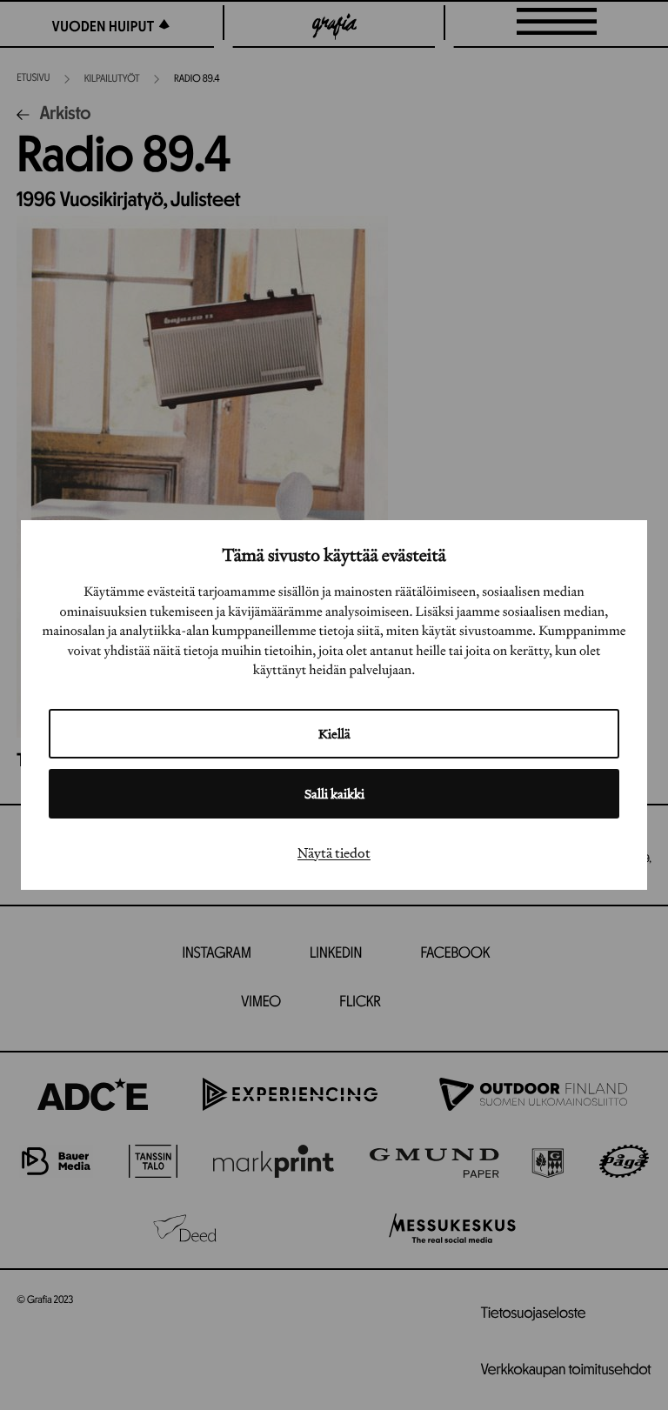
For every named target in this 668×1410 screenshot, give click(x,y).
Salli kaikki (334, 794)
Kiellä (334, 734)
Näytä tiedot (334, 852)
